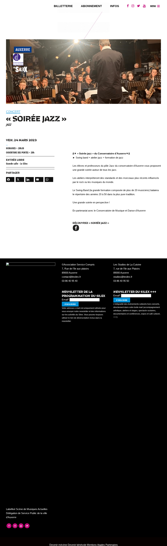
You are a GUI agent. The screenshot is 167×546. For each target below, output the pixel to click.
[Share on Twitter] (20, 179)
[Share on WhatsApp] (49, 179)
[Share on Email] (39, 179)
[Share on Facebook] (10, 179)
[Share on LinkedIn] (29, 179)
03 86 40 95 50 (121, 280)
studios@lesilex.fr (122, 276)
